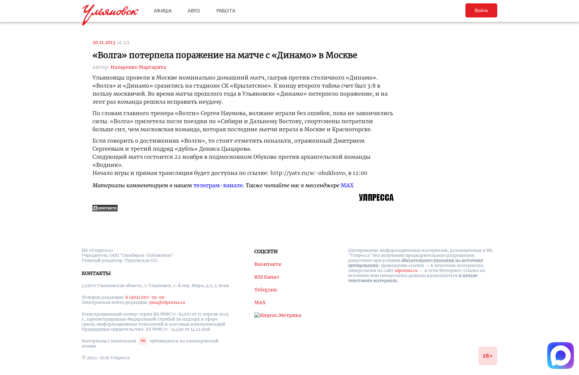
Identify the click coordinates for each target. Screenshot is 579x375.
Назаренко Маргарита (138, 67)
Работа (226, 10)
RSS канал (266, 277)
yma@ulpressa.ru (167, 302)
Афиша (163, 10)
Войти (481, 10)
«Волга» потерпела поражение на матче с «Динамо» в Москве (224, 55)
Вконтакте (267, 264)
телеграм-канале (218, 185)
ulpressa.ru (406, 270)
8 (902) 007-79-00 (145, 297)
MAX (347, 185)
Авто (194, 10)
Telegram (265, 290)
